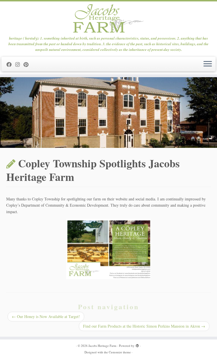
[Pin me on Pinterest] (27, 64)
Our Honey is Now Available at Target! (46, 316)
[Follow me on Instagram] (19, 64)
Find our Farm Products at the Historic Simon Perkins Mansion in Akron (144, 326)
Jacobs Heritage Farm (102, 345)
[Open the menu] (207, 64)
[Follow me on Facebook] (10, 64)
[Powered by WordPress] (137, 345)
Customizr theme (120, 352)
